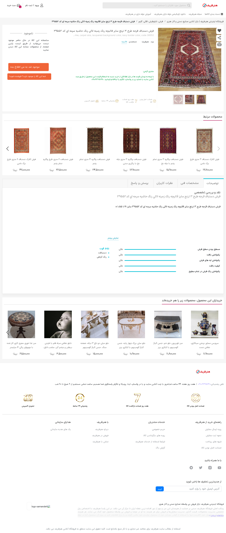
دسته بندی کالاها (212, 14)
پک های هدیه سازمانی (60, 429)
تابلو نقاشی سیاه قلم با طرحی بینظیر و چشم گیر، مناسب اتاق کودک (58, 347)
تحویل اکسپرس (89, 101)
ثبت (160, 489)
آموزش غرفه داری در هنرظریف (138, 14)
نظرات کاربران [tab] (165, 183)
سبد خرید (14, 6)
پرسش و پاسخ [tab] (140, 183)
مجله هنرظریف (195, 14)
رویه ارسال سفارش (213, 429)
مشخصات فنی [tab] (190, 183)
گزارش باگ (160, 447)
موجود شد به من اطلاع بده (25, 67)
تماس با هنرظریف (100, 441)
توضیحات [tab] (213, 183)
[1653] (219, 31)
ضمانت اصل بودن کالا (146, 100)
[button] (7, 148)
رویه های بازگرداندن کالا (154, 435)
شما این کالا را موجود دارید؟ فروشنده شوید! (27, 76)
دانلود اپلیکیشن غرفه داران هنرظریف (170, 14)
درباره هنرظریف (101, 429)
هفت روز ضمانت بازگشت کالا (128, 100)
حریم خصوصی (158, 429)
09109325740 (204, 384)
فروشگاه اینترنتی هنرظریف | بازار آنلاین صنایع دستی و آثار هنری (195, 21)
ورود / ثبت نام (32, 5)
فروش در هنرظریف (100, 435)
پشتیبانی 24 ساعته (108, 101)
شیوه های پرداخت (213, 441)
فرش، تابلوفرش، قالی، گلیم (150, 21)
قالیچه (124, 41)
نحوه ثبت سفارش (213, 435)
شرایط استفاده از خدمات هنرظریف (150, 441)
